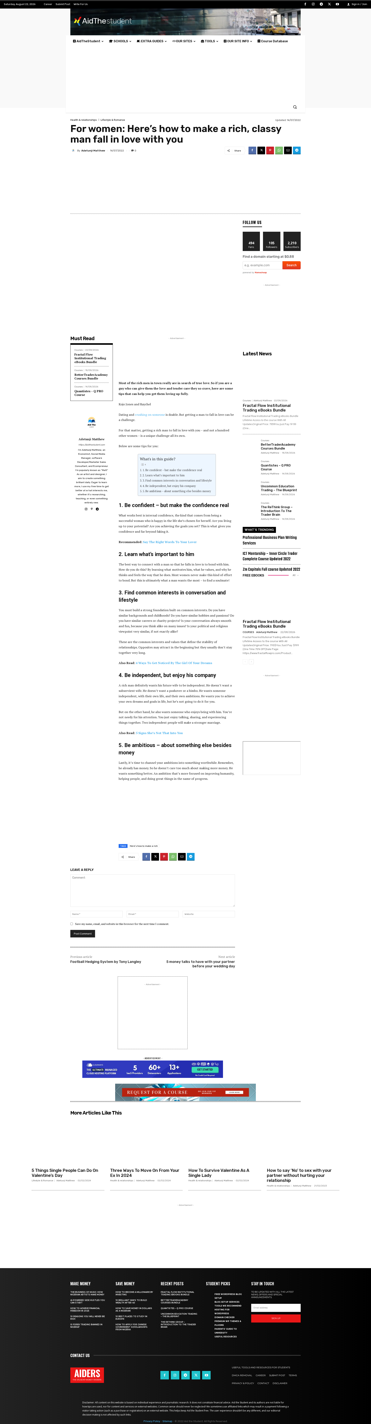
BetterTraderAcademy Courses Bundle (91, 376)
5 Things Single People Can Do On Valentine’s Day (65, 1173)
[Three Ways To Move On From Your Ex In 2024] (146, 1141)
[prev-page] (245, 661)
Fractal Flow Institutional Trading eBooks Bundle (90, 358)
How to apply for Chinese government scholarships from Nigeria (131, 1327)
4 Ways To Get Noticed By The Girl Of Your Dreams (174, 663)
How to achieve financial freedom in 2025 (85, 1309)
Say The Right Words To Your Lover (170, 542)
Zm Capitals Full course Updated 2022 (271, 569)
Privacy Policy (152, 1421)
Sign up (276, 1318)
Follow (271, 233)
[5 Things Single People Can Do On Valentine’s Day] (68, 1141)
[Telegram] (321, 4)
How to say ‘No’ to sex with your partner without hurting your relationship (299, 1175)
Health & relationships (83, 120)
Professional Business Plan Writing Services (270, 540)
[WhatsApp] (279, 150)
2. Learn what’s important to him (164, 475)
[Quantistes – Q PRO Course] (250, 467)
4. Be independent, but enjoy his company (169, 486)
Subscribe (292, 233)
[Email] (288, 150)
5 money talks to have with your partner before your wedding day (200, 964)
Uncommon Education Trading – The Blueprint (279, 488)
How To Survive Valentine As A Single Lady (218, 1173)
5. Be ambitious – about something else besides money (177, 491)
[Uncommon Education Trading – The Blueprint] (250, 488)
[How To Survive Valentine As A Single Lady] (224, 1141)
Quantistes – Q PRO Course (88, 393)
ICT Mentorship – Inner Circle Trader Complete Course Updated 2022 (270, 556)
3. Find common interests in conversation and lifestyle (177, 480)
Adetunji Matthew (93, 150)
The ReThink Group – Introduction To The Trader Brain (277, 510)
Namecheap (261, 272)
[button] (295, 107)
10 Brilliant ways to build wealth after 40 (131, 1301)
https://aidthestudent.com (91, 445)
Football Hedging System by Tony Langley (105, 962)
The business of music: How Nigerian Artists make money (87, 1293)
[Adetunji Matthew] (73, 150)
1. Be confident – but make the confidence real (172, 470)
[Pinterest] (270, 150)
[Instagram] (313, 4)
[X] (329, 4)
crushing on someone (150, 414)
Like (251, 233)
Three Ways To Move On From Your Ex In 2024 (144, 1173)
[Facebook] (305, 4)
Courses (78, 350)
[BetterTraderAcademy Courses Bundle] (250, 447)
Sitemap (167, 1421)
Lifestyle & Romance (113, 120)
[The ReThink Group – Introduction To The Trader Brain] (250, 509)
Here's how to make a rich (144, 845)
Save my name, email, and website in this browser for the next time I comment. (122, 924)
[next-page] (251, 661)
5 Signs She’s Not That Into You (159, 733)
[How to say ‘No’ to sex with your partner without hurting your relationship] (303, 1141)
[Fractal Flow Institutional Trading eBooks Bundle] (272, 377)
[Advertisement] (185, 74)
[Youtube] (337, 4)
